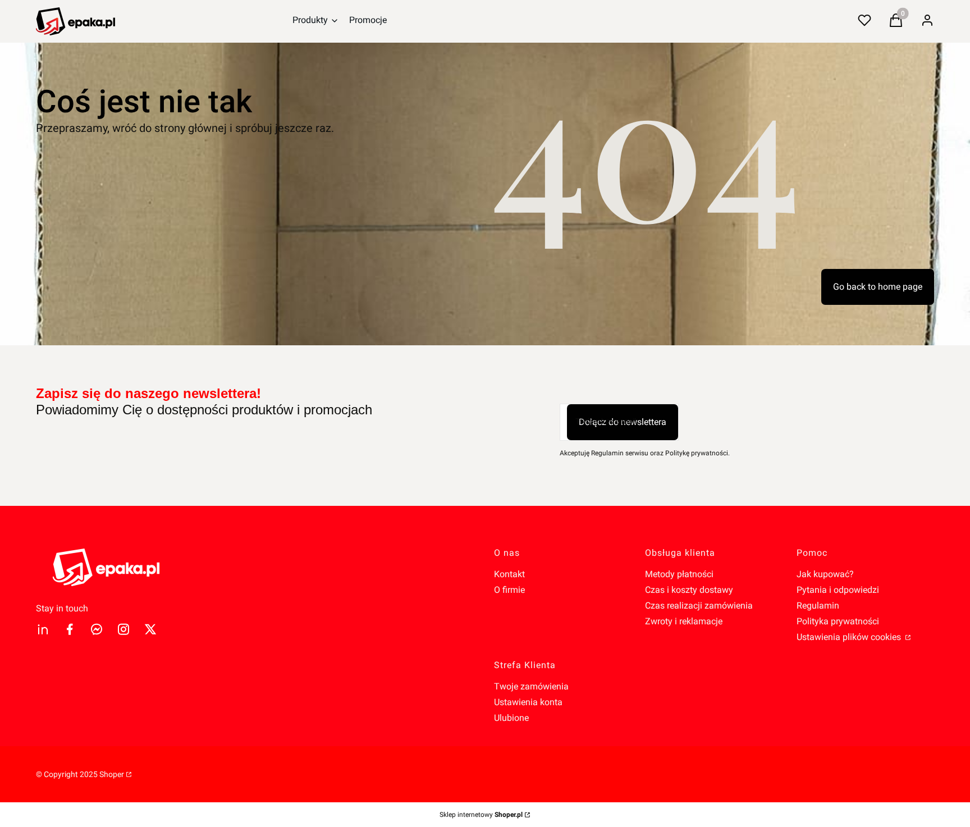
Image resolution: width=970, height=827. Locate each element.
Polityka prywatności (838, 621)
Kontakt (509, 574)
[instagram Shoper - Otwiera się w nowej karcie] (123, 629)
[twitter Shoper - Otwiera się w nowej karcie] (150, 629)
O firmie (509, 589)
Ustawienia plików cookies (850, 637)
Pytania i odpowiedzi (838, 589)
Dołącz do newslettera (622, 422)
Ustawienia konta (528, 702)
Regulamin (818, 605)
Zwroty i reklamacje (683, 621)
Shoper (111, 774)
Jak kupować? (825, 574)
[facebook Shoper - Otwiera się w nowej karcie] (69, 629)
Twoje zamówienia (531, 686)
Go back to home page (877, 286)
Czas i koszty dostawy (689, 589)
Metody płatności (679, 574)
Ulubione (511, 717)
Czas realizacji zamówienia (699, 605)
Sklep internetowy (481, 815)
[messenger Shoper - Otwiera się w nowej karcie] (96, 629)
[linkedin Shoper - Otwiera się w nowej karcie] (42, 629)
